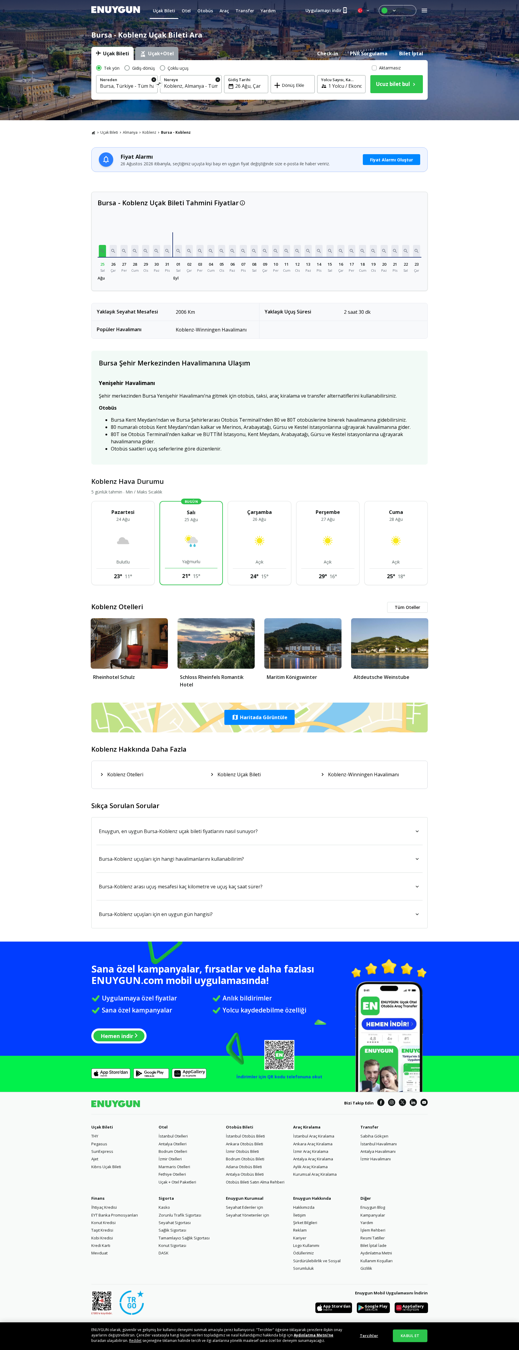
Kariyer (299, 1238)
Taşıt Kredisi (102, 1230)
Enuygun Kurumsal (244, 1198)
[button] (102, 251)
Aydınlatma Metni (376, 1253)
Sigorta (166, 1198)
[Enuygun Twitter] (402, 1103)
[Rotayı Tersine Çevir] (159, 85)
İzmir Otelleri (170, 1159)
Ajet (94, 1159)
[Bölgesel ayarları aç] (364, 10)
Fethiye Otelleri (172, 1174)
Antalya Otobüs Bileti (245, 1174)
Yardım (366, 1222)
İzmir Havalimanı (375, 1159)
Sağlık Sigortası (172, 1230)
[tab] (112, 53)
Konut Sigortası (172, 1245)
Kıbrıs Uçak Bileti (106, 1166)
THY (94, 1136)
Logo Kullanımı (306, 1245)
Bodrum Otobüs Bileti (245, 1159)
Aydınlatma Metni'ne (313, 1335)
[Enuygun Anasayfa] (115, 10)
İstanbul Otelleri (173, 1136)
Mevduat (99, 1253)
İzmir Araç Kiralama (310, 1151)
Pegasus (99, 1144)
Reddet (135, 1340)
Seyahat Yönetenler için (247, 1215)
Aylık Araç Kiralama (310, 1166)
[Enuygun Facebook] (380, 1103)
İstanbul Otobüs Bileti (245, 1136)
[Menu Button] (397, 10)
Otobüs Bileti (239, 1127)
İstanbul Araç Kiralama (313, 1136)
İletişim (299, 1215)
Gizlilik (366, 1268)
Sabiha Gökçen (374, 1136)
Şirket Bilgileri (305, 1222)
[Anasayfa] (93, 132)
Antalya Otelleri (173, 1144)
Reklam (300, 1230)
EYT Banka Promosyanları (114, 1215)
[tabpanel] (259, 80)
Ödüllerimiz (303, 1253)
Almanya (130, 132)
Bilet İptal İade (373, 1245)
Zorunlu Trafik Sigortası (180, 1215)
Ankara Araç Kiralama (312, 1144)
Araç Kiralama (306, 1127)
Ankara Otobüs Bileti (244, 1144)
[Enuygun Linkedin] (413, 1103)
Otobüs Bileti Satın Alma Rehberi (255, 1182)
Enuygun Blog (372, 1207)
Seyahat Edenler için (244, 1207)
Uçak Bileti (109, 132)
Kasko (164, 1207)
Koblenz (149, 132)
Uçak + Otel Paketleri (177, 1182)
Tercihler (369, 1335)
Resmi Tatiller (372, 1238)
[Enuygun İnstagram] (391, 1103)
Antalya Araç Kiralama (313, 1159)
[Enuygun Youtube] (424, 1103)
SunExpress (102, 1151)
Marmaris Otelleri (174, 1166)
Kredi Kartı (100, 1245)
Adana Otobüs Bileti (244, 1166)
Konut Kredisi (103, 1222)
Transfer (369, 1127)
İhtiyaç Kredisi (104, 1207)
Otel (163, 1127)
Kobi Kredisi (102, 1238)
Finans (98, 1198)
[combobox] (127, 86)
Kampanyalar (372, 1215)
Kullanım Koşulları (376, 1260)
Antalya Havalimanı (378, 1151)
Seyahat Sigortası (175, 1222)
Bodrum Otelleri (173, 1151)
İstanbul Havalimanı (378, 1144)
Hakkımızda (303, 1207)
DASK (163, 1253)
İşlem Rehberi (372, 1230)
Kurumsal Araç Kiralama (315, 1174)
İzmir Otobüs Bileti (242, 1151)
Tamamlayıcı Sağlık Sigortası (184, 1238)
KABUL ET (410, 1335)
